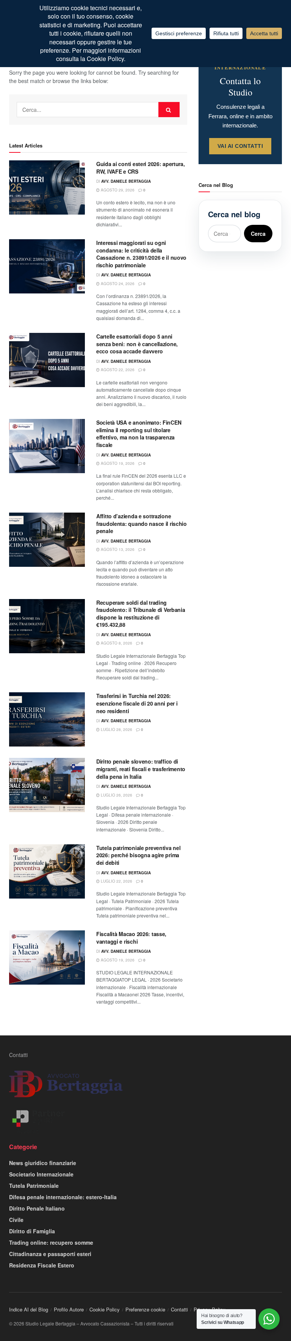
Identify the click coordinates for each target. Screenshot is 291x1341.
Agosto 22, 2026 (117, 369)
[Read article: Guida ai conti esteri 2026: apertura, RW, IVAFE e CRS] (47, 187)
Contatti (18, 1055)
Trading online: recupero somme (51, 1242)
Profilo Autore (69, 1309)
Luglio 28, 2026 (116, 729)
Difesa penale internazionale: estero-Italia (63, 1197)
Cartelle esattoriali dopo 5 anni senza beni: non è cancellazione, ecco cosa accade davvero (137, 344)
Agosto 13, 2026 (117, 549)
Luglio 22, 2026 (116, 881)
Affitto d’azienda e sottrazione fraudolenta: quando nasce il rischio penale (141, 523)
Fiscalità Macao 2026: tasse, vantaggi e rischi (131, 937)
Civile (16, 1219)
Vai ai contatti (240, 146)
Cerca (258, 233)
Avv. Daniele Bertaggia (126, 181)
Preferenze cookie (145, 1309)
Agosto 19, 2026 (117, 463)
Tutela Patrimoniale (34, 1185)
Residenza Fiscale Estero (41, 1265)
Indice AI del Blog (28, 1309)
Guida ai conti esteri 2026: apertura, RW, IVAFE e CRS (140, 167)
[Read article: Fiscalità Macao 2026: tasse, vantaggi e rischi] (47, 957)
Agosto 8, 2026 (116, 643)
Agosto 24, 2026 (117, 283)
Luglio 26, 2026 (116, 795)
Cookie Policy (104, 1309)
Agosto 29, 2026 (117, 190)
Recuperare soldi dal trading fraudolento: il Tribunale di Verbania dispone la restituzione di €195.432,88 (140, 614)
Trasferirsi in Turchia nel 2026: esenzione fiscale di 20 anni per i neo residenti (136, 703)
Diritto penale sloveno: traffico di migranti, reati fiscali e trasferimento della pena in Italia (140, 769)
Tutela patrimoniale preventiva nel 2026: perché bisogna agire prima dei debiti (138, 855)
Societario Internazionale (41, 1174)
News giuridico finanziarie (42, 1163)
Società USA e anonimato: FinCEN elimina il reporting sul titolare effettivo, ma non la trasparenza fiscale (138, 434)
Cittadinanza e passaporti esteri (50, 1254)
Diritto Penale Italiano (37, 1208)
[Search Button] (169, 109)
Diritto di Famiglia (32, 1231)
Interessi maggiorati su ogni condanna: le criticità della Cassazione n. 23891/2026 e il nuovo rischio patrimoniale (141, 254)
